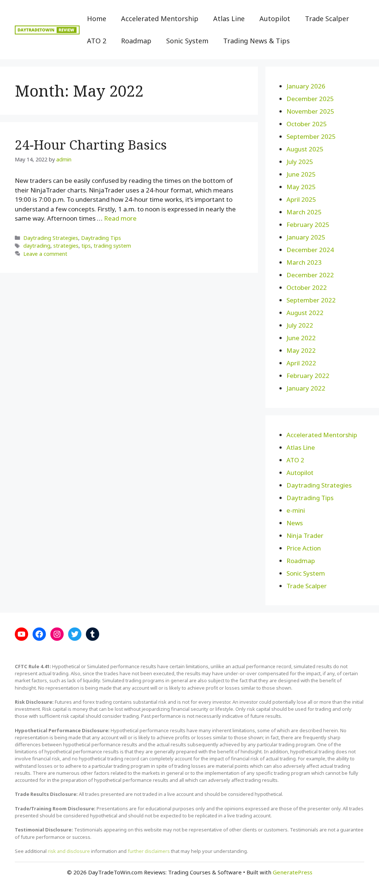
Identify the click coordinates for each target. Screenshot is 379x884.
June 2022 (301, 338)
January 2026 (305, 86)
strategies (65, 245)
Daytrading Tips (101, 237)
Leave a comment (45, 253)
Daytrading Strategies (50, 237)
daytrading (36, 245)
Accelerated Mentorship (159, 18)
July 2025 (299, 161)
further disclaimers (149, 851)
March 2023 (304, 262)
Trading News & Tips (256, 40)
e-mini (295, 510)
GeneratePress (292, 872)
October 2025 (306, 124)
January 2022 (305, 388)
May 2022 (301, 350)
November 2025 (310, 111)
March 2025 (304, 212)
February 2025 (307, 224)
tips (86, 245)
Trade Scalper (327, 18)
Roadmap (136, 40)
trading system (112, 245)
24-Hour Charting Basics (91, 144)
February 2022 (307, 375)
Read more (120, 218)
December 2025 (310, 98)
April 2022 (301, 363)
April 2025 (301, 199)
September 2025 (311, 136)
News (294, 523)
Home (96, 18)
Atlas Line (229, 18)
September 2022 (311, 300)
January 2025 (305, 237)
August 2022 (304, 312)
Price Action (303, 548)
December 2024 (310, 249)
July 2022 (299, 325)
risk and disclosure (69, 851)
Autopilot (274, 18)
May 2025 (301, 187)
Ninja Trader (304, 535)
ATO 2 (96, 40)
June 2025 (301, 174)
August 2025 (304, 149)
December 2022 (310, 275)
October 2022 (306, 287)
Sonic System (187, 40)
